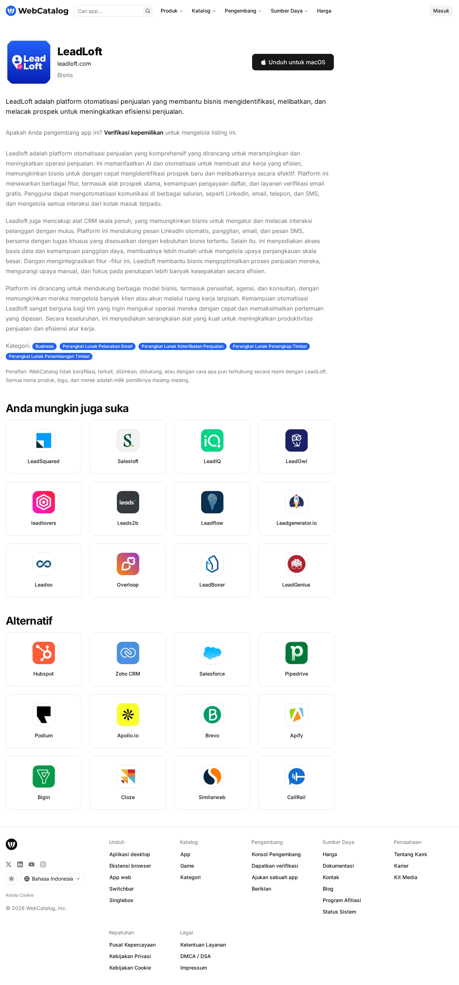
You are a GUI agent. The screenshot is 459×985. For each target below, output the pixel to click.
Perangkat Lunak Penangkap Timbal (270, 346)
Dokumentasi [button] (338, 866)
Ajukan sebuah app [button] (275, 877)
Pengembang (240, 11)
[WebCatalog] (11, 844)
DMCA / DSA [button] (195, 956)
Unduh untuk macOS (297, 62)
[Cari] (148, 10)
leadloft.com (74, 63)
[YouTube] (31, 864)
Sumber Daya (287, 11)
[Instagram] (43, 864)
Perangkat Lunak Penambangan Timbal (49, 356)
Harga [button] (330, 854)
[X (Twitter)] (8, 864)
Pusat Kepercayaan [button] (132, 945)
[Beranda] (37, 11)
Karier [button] (401, 866)
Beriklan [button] (261, 889)
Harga (324, 11)
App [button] (185, 854)
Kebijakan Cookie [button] (130, 968)
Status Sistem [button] (339, 912)
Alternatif (29, 620)
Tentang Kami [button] (410, 854)
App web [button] (120, 877)
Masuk (441, 11)
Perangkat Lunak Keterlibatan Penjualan (182, 346)
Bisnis (65, 75)
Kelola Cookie (20, 895)
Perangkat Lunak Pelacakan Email (97, 346)
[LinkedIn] (20, 864)
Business (44, 346)
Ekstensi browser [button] (130, 866)
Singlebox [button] (121, 900)
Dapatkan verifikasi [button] (275, 866)
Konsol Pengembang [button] (276, 854)
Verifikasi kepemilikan (134, 132)
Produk (169, 11)
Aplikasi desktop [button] (129, 854)
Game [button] (187, 866)
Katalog (201, 11)
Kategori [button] (190, 877)
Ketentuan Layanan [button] (203, 945)
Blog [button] (328, 889)
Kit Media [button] (405, 877)
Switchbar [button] (121, 889)
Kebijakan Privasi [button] (130, 956)
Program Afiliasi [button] (342, 900)
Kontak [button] (331, 877)
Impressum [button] (193, 968)
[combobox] (52, 878)
